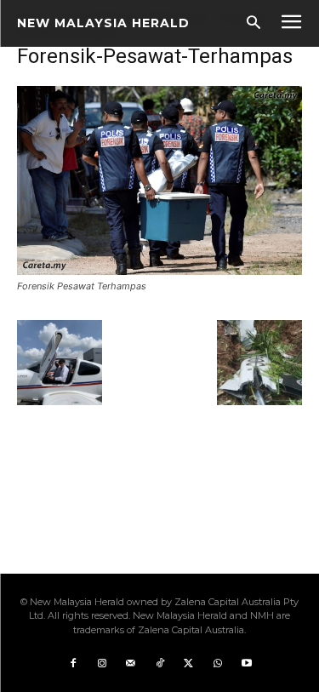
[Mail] (131, 664)
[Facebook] (73, 664)
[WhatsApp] (218, 664)
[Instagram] (102, 664)
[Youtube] (246, 664)
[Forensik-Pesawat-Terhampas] (159, 270)
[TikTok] (160, 664)
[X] (189, 664)
